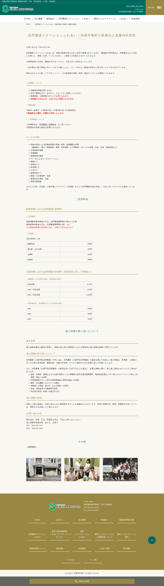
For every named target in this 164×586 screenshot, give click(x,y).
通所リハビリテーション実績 (126, 535)
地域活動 (59, 548)
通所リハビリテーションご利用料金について (104, 535)
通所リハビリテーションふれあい (82, 534)
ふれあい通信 (104, 548)
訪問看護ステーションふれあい (37, 535)
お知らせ (59, 520)
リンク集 (93, 560)
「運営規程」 (31, 447)
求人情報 (126, 548)
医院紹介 (50, 19)
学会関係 (135, 19)
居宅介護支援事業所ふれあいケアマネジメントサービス (59, 534)
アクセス (70, 560)
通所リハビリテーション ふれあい (111, 19)
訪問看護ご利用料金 (47, 124)
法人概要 (38, 19)
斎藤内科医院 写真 (126, 520)
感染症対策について (37, 548)
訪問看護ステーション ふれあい (74, 19)
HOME (27, 19)
